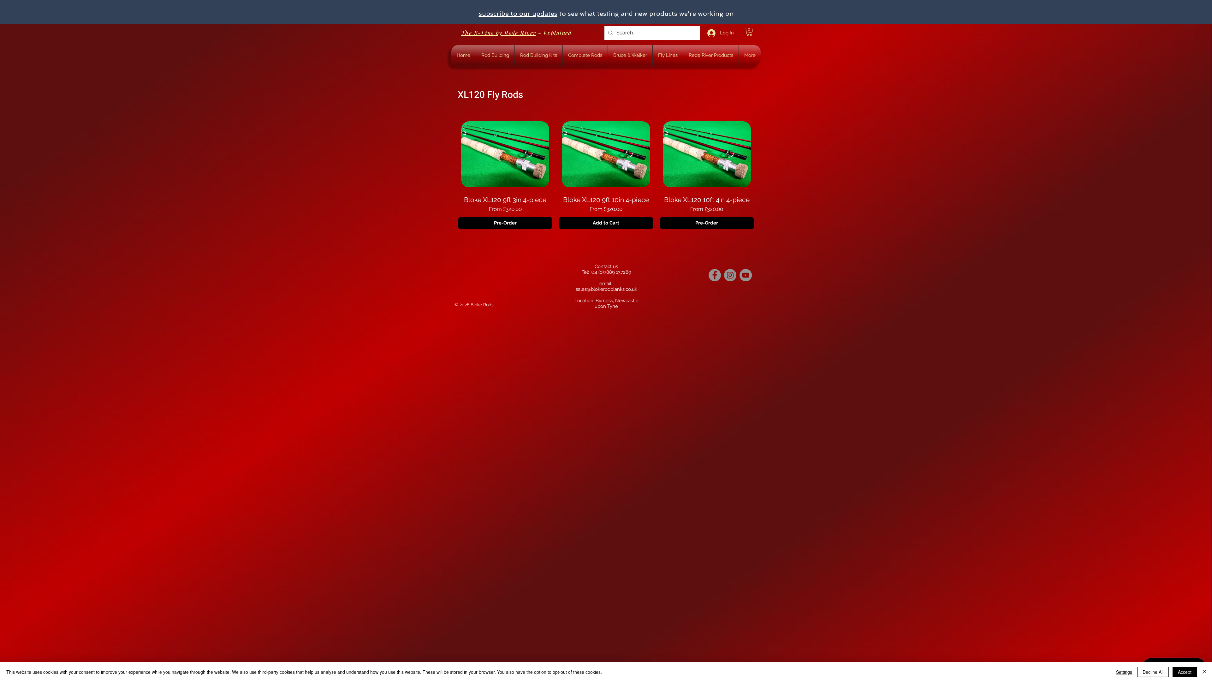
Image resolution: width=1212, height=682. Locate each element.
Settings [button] (1124, 672)
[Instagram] (730, 275)
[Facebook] (715, 275)
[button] (749, 32)
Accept (1184, 672)
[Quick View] (505, 154)
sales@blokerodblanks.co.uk (606, 289)
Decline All (1153, 672)
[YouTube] (746, 275)
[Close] (1204, 672)
